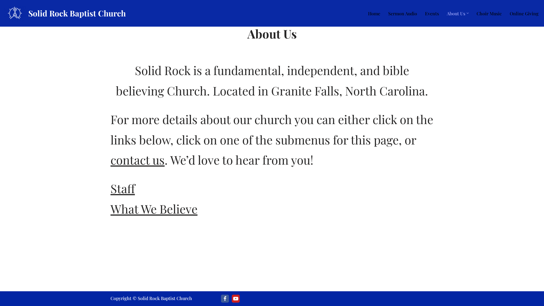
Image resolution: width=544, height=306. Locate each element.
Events (432, 13)
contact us (137, 160)
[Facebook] (225, 299)
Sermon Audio (402, 13)
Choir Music (489, 13)
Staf (122, 188)
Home (374, 13)
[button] (468, 13)
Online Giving (524, 13)
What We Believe (153, 209)
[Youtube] (236, 299)
